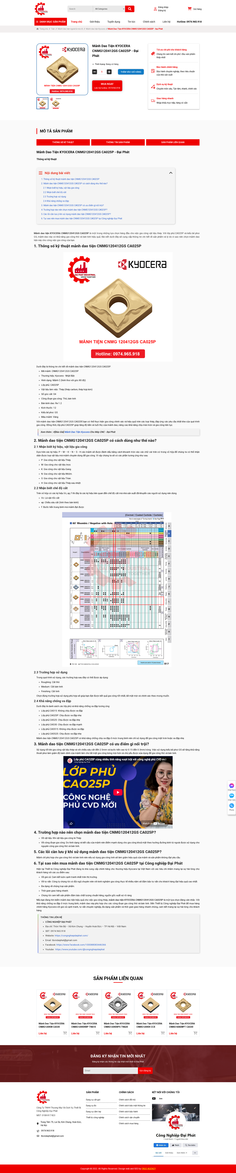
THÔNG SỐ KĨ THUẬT (63, 142)
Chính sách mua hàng (128, 1123)
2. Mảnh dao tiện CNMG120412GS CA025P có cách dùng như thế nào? (74, 183)
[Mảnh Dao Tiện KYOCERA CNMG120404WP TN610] (85, 1005)
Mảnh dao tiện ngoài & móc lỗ (70, 29)
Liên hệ (166, 21)
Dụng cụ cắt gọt (93, 1099)
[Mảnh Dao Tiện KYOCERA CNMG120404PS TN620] (118, 1005)
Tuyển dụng (113, 21)
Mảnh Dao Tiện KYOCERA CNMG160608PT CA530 (182, 1025)
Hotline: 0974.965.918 (189, 21)
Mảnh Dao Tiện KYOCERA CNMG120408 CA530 (51, 1025)
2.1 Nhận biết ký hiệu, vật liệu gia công (61, 188)
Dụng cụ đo (91, 1105)
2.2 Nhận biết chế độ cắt (54, 192)
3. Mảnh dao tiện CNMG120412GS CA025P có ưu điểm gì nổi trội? (72, 205)
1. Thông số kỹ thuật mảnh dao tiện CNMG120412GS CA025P (70, 179)
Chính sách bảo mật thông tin (132, 1105)
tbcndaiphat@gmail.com (52, 1136)
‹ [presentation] (37, 1013)
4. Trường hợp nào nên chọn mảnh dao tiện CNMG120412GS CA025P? (74, 209)
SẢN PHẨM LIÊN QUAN (172, 142)
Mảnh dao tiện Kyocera (95, 29)
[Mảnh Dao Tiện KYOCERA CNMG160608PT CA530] (183, 1005)
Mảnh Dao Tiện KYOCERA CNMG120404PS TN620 (117, 1025)
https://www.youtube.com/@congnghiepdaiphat (80, 949)
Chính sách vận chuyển (129, 1117)
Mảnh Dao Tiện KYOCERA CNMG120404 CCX (149, 1025)
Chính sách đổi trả (127, 1099)
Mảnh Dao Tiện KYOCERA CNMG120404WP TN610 (84, 1025)
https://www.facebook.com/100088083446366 (81, 944)
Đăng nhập (163, 7)
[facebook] (176, 1130)
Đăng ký (162, 10)
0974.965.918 (47, 1130)
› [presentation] (199, 1013)
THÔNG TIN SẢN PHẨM (118, 142)
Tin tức (131, 21)
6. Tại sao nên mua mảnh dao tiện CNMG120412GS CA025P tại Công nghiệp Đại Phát (81, 218)
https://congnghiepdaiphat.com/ (71, 935)
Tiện (53, 29)
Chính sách (149, 21)
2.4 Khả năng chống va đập (56, 201)
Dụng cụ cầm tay (93, 1111)
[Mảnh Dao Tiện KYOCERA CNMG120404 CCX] (150, 1005)
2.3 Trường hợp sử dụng (54, 196)
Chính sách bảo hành (128, 1111)
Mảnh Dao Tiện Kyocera (76, 432)
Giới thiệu (95, 21)
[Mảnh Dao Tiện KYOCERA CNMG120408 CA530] (53, 1005)
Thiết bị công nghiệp (95, 1117)
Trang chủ (76, 21)
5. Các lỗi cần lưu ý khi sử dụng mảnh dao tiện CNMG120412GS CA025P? (76, 214)
